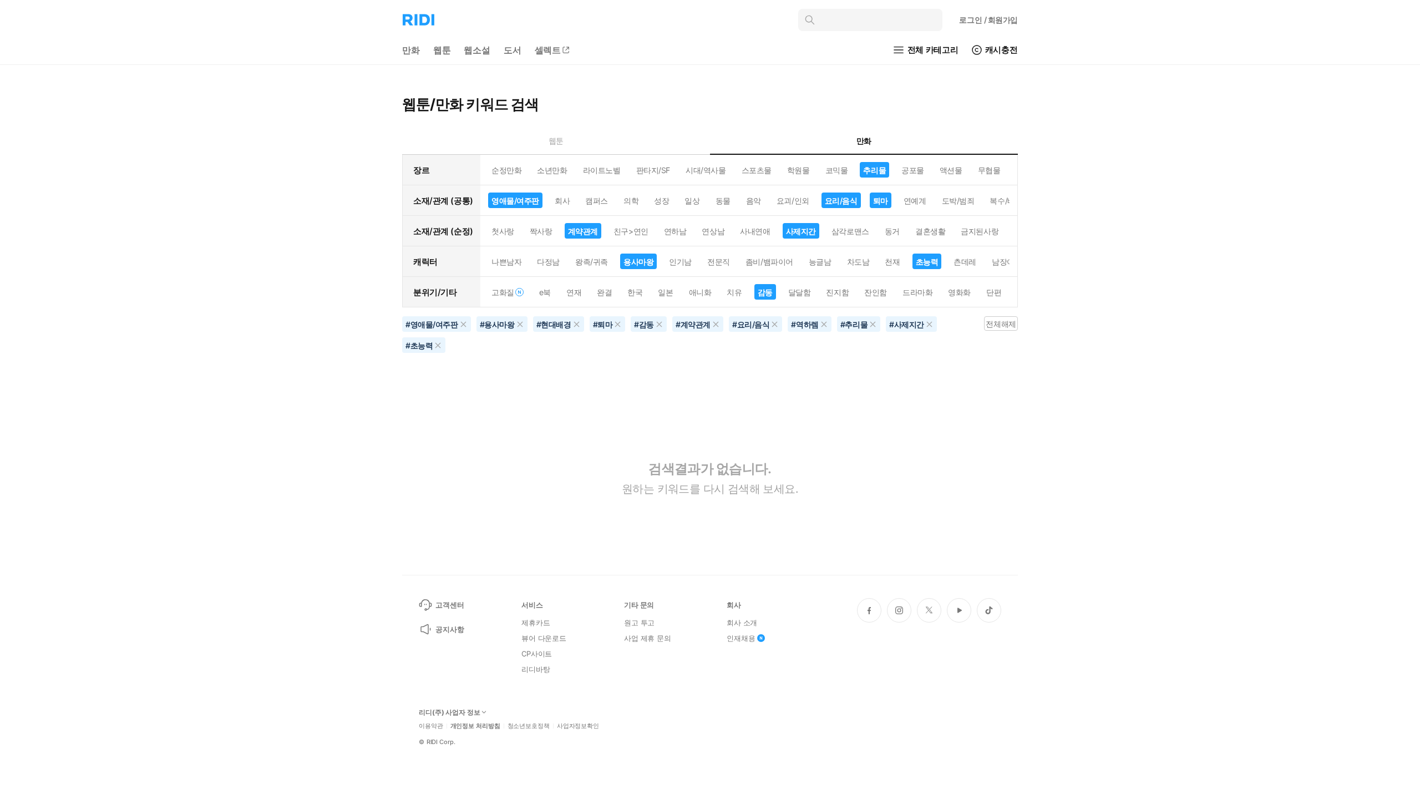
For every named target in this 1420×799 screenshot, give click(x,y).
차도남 (858, 261)
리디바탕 (535, 669)
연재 (573, 292)
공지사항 (449, 629)
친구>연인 (630, 231)
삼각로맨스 (850, 231)
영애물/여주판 (515, 200)
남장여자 (1007, 261)
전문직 (718, 261)
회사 (562, 200)
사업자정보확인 (578, 726)
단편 (993, 292)
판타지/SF (653, 170)
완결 (604, 292)
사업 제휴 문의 (647, 638)
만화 (411, 49)
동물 (723, 200)
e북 (545, 292)
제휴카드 (535, 622)
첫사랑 (502, 231)
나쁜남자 (506, 261)
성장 (661, 200)
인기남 (680, 261)
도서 (512, 49)
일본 (665, 292)
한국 (634, 292)
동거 (892, 231)
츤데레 (965, 261)
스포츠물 (757, 170)
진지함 (837, 292)
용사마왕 (638, 261)
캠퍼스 (596, 200)
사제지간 (801, 231)
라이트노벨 (602, 170)
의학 (630, 200)
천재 (892, 261)
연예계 (915, 200)
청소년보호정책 (529, 726)
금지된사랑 (979, 231)
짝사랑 (541, 231)
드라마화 (917, 292)
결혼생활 (930, 231)
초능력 (927, 261)
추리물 (874, 170)
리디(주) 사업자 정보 (449, 712)
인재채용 (741, 638)
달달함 (799, 292)
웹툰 (442, 49)
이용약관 (431, 726)
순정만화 (506, 170)
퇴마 (880, 200)
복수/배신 (1006, 200)
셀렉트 (548, 49)
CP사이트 (536, 653)
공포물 (912, 170)
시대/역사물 (706, 170)
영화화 (959, 292)
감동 (765, 292)
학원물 (798, 170)
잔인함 (875, 292)
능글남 (820, 261)
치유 (734, 292)
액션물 (951, 170)
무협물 (989, 170)
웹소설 (477, 49)
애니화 (700, 292)
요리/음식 (841, 200)
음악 (753, 200)
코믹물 (836, 170)
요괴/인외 (793, 200)
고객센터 (449, 604)
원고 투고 (639, 622)
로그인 (988, 19)
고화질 (502, 292)
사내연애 (755, 231)
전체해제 (1001, 323)
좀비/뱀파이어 (769, 261)
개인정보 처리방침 (475, 726)
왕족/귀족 (591, 261)
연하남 (675, 231)
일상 (691, 200)
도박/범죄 (958, 200)
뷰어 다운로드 (543, 638)
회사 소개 (742, 622)
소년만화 (552, 170)
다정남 (548, 261)
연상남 (713, 231)
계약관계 (583, 231)
